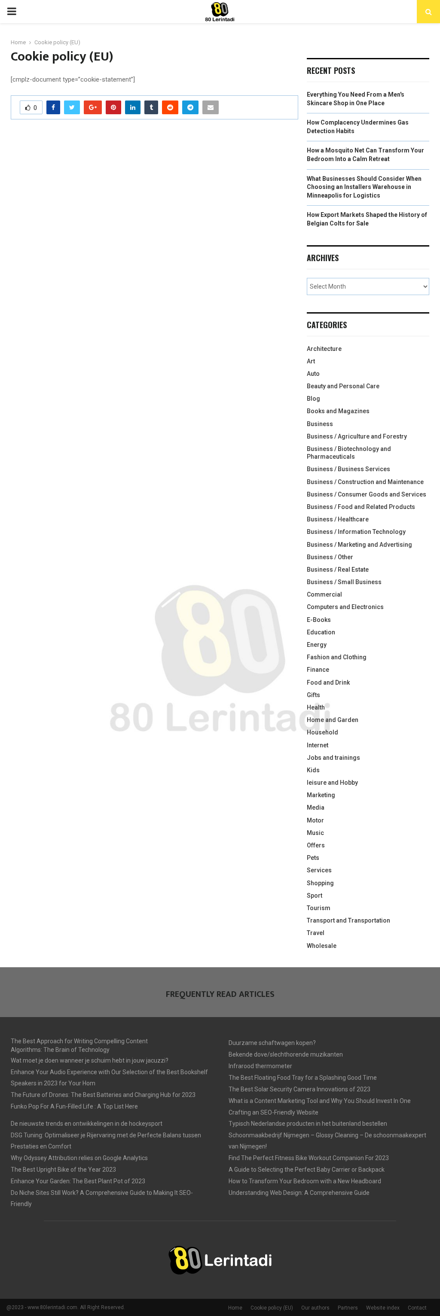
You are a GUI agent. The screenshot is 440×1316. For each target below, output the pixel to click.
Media (315, 807)
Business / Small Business (344, 582)
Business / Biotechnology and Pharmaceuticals (349, 452)
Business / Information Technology (356, 531)
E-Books (319, 619)
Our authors (315, 1308)
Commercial (324, 594)
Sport (314, 895)
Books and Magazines (338, 411)
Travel (315, 932)
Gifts (313, 695)
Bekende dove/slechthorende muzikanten (286, 1054)
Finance (318, 669)
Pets (313, 857)
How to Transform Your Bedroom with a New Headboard (305, 1181)
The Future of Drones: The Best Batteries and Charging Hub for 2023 (103, 1094)
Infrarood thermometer (260, 1066)
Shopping (320, 883)
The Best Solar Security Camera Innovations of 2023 (299, 1089)
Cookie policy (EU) (272, 1308)
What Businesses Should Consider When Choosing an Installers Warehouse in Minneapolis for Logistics (364, 187)
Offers (316, 845)
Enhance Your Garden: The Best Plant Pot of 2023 (78, 1181)
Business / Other (330, 557)
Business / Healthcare (338, 519)
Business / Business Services (348, 469)
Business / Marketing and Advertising (359, 544)
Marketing (321, 795)
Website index (383, 1308)
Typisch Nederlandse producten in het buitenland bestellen (308, 1123)
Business (320, 423)
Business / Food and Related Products (361, 506)
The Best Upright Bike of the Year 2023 (63, 1169)
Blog (313, 398)
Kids (313, 770)
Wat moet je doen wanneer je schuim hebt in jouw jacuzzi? (89, 1060)
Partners (348, 1308)
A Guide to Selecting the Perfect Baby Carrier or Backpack (307, 1169)
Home (235, 1308)
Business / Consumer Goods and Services (366, 494)
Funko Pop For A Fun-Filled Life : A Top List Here (74, 1106)
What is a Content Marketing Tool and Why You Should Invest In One (320, 1100)
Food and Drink (328, 682)
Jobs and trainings (333, 757)
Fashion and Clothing (337, 657)
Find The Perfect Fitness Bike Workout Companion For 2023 (309, 1158)
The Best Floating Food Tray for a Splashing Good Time (303, 1077)
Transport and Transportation (348, 920)
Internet (317, 745)
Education (321, 632)
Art (311, 361)
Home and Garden (332, 719)
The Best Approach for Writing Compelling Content (79, 1041)
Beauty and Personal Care (343, 386)
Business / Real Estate (338, 569)
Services (319, 870)
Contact (417, 1308)
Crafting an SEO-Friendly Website (273, 1112)
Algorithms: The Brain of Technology (60, 1049)
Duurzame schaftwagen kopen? (272, 1042)
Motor (315, 820)
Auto (313, 373)
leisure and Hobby (332, 782)
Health (316, 707)
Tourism (318, 908)
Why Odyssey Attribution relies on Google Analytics (79, 1158)
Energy (317, 644)
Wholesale (321, 945)
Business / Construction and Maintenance (365, 481)
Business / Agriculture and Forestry (357, 436)
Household (322, 732)
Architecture (324, 348)
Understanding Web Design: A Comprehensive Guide (299, 1192)
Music (315, 832)
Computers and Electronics (345, 606)
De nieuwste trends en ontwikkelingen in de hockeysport (86, 1123)
